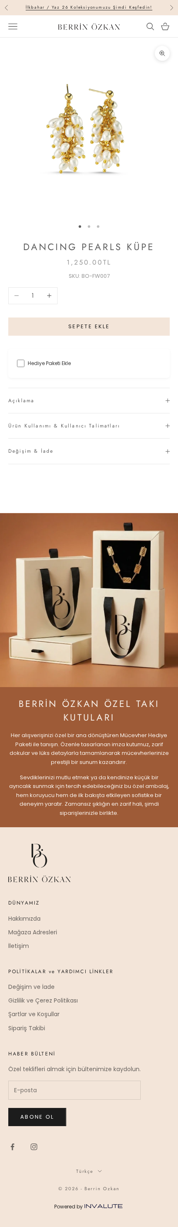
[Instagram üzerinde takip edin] (34, 1147)
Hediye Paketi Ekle (49, 363)
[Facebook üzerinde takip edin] (12, 1147)
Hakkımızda (24, 918)
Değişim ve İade (31, 987)
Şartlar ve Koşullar (34, 1014)
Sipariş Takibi (26, 1028)
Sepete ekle (89, 326)
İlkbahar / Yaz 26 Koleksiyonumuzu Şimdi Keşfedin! (89, 7)
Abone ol (37, 1117)
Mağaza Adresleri (32, 932)
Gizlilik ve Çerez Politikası (43, 1000)
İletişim (18, 946)
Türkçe (85, 1171)
